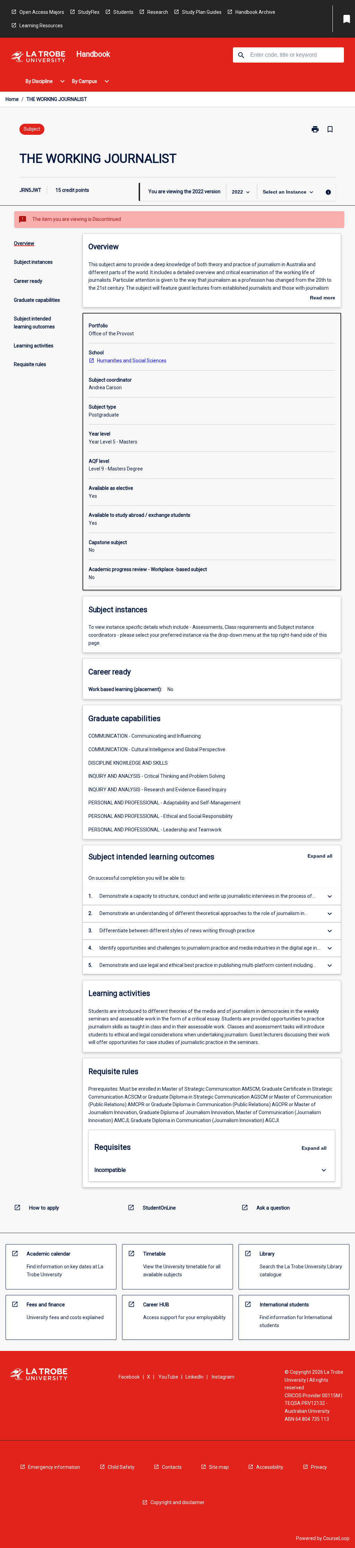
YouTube (168, 1377)
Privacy (319, 1467)
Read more (322, 298)
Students (123, 12)
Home (12, 99)
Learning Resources (41, 25)
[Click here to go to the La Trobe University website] (38, 57)
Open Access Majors (41, 12)
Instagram (223, 1377)
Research (157, 12)
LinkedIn (194, 1377)
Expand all (320, 856)
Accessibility (269, 1467)
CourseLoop (336, 1538)
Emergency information (54, 1467)
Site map (219, 1467)
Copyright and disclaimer (177, 1502)
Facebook (129, 1377)
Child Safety (121, 1467)
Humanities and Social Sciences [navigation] (131, 360)
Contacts (172, 1467)
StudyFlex (88, 12)
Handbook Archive (255, 12)
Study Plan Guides (202, 12)
